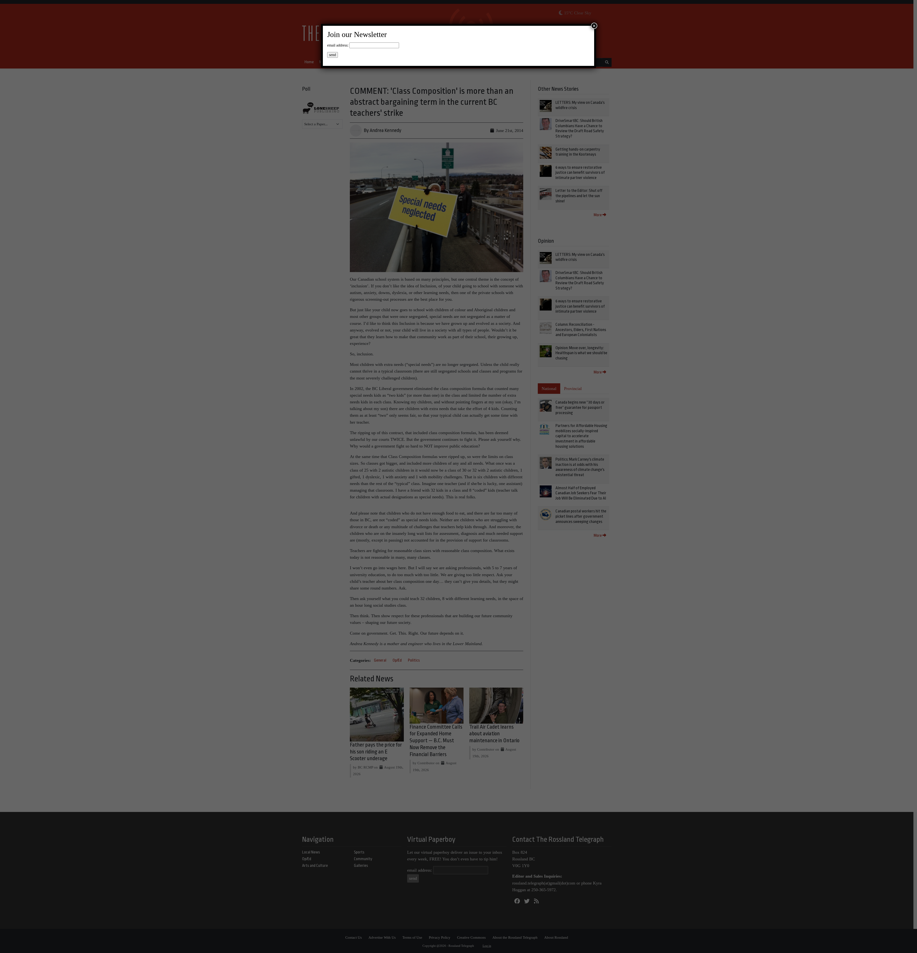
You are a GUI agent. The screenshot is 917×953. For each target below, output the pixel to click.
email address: (337, 45)
